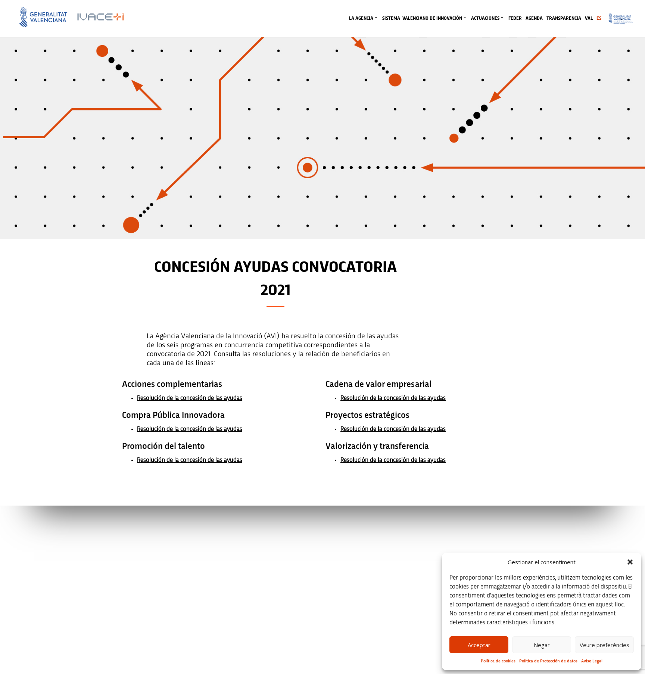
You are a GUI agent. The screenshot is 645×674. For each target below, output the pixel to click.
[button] (630, 562)
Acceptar (479, 645)
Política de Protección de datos (548, 661)
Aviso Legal (591, 661)
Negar (542, 645)
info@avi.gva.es (233, 549)
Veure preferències (604, 645)
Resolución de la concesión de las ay (183, 460)
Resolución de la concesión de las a (182, 429)
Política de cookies (498, 661)
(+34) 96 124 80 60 (235, 628)
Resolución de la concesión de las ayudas (189, 398)
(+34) (235, 589)
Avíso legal (463, 539)
